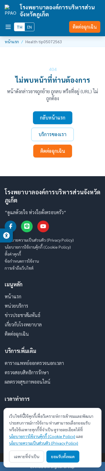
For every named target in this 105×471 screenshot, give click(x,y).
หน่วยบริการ (16, 306)
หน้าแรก (12, 41)
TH (19, 27)
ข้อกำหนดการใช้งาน (22, 261)
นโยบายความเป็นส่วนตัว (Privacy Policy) (39, 240)
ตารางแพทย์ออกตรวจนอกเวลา (34, 363)
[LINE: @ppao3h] (27, 226)
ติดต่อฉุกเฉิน (85, 27)
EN (29, 27)
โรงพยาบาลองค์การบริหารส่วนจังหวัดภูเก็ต (57, 10)
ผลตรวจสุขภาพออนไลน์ (27, 382)
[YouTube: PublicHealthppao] (43, 226)
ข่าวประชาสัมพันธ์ (22, 315)
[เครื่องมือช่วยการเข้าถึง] (6, 235)
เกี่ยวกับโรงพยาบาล (23, 324)
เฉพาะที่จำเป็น (26, 456)
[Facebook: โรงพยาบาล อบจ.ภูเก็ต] (10, 226)
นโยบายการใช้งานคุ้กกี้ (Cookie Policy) (38, 247)
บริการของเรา (52, 134)
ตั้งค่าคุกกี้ (13, 254)
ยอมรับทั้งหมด (63, 456)
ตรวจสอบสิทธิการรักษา (27, 372)
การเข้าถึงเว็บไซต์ (19, 268)
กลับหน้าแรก (52, 118)
